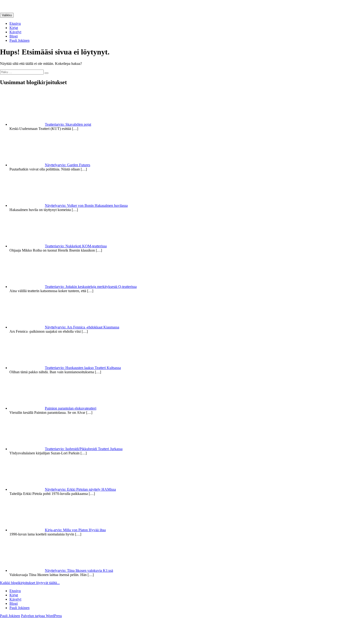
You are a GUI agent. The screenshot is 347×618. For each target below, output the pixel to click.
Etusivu (15, 23)
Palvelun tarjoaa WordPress (41, 616)
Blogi (13, 36)
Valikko (7, 15)
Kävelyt (15, 32)
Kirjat (13, 28)
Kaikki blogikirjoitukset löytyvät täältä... (30, 583)
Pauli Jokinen (19, 40)
